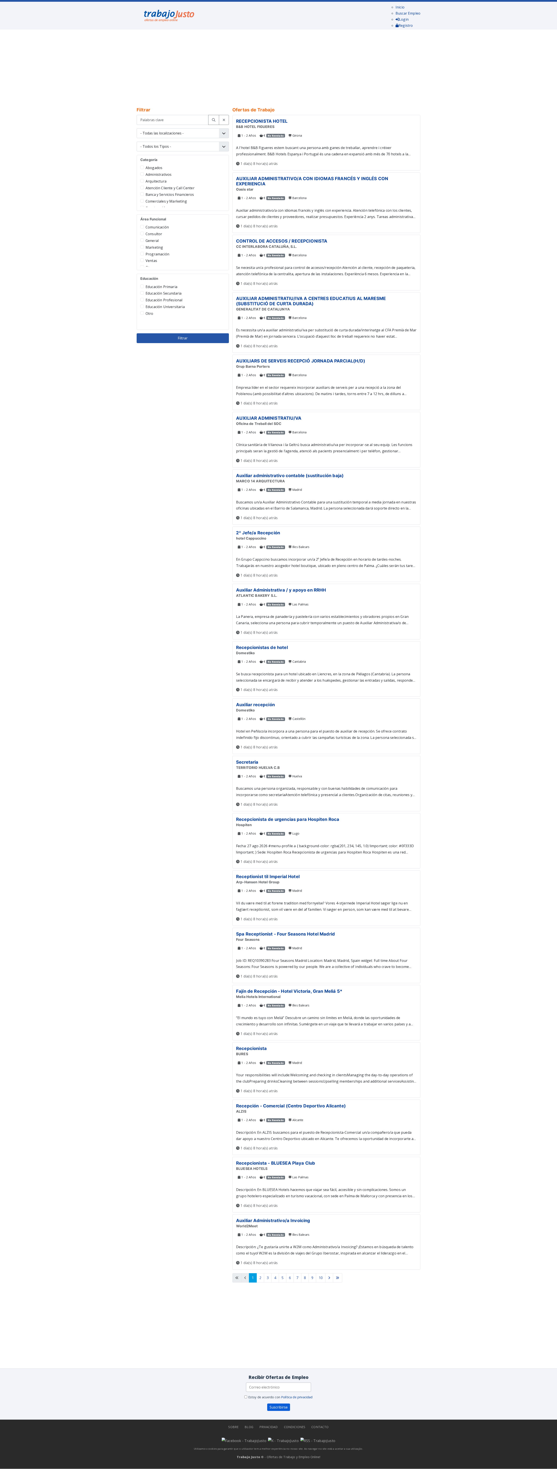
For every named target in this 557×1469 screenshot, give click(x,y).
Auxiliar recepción (255, 704)
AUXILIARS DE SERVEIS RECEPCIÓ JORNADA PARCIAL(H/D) (300, 361)
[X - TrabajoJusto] (283, 1440)
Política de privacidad (297, 1397)
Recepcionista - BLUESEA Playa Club (275, 1163)
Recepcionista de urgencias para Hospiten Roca (287, 819)
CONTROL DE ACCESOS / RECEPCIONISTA (281, 241)
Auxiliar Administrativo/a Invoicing (273, 1220)
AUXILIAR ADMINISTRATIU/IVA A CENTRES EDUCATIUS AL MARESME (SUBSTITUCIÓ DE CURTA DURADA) (311, 301)
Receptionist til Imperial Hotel (268, 876)
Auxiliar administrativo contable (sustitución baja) (290, 475)
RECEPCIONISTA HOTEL (261, 121)
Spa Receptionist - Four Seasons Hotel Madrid (285, 934)
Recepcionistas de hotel (262, 647)
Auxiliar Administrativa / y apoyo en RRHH (281, 590)
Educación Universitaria (165, 306)
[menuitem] (400, 7)
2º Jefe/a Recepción (258, 532)
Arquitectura (156, 181)
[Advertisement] (269, 65)
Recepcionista (251, 1048)
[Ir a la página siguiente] (329, 1278)
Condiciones (294, 1427)
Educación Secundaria (163, 293)
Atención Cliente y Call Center (170, 188)
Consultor (154, 233)
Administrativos (158, 174)
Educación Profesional (164, 300)
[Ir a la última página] (337, 1278)
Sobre (233, 1427)
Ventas (151, 260)
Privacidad (268, 1427)
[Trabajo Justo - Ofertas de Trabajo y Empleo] (169, 15)
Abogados (154, 167)
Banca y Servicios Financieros (170, 194)
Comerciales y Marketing (166, 201)
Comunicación (157, 227)
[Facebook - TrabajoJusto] (244, 1440)
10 (321, 1277)
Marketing (154, 247)
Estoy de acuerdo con (279, 1397)
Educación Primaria (161, 286)
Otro (149, 313)
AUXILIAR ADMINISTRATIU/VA (268, 418)
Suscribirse (279, 1407)
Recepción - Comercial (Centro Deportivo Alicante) (291, 1105)
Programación (157, 254)
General (152, 240)
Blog (249, 1427)
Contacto (320, 1427)
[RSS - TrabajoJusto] (317, 1440)
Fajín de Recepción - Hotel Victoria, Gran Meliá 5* (289, 991)
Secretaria (247, 762)
